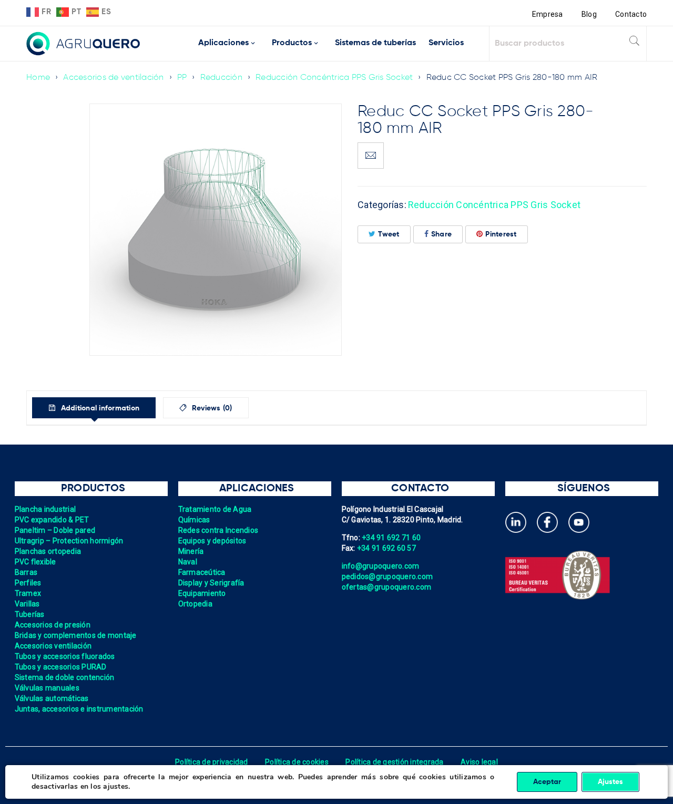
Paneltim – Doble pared (55, 530)
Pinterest (500, 234)
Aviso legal (479, 762)
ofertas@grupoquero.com (387, 587)
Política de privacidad (211, 762)
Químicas (194, 520)
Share (441, 234)
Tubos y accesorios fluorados (65, 656)
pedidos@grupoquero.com (387, 576)
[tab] (94, 407)
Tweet (388, 234)
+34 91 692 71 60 (391, 537)
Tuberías (30, 614)
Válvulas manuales (47, 688)
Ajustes (610, 782)
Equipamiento (202, 593)
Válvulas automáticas (52, 698)
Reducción (221, 78)
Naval (187, 562)
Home (38, 78)
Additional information (98, 408)
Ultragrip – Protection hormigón (69, 541)
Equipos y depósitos (212, 541)
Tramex (28, 593)
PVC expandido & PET (52, 520)
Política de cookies (297, 762)
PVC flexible (35, 562)
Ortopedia (195, 604)
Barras (26, 572)
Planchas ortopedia (48, 551)
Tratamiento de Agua (215, 509)
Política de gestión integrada (394, 762)
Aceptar (547, 782)
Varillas (27, 604)
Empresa (547, 14)
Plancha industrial (45, 509)
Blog (589, 14)
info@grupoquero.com (381, 566)
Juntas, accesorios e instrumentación (79, 709)
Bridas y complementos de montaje (76, 635)
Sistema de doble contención (65, 677)
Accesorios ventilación (53, 646)
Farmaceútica (202, 572)
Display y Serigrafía (211, 583)
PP (182, 78)
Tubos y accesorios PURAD (61, 667)
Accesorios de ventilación (113, 78)
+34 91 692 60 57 (386, 548)
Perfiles (28, 583)
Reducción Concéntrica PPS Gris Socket (334, 78)
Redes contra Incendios (218, 530)
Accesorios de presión (52, 625)
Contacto (631, 14)
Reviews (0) (211, 408)
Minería (191, 551)
